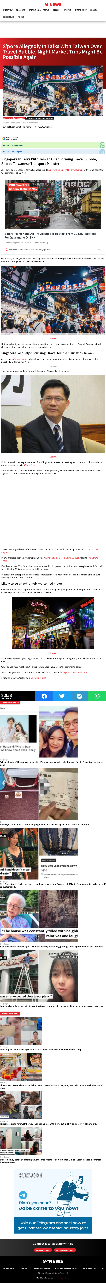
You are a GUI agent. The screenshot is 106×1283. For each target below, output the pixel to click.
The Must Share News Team (18, 126)
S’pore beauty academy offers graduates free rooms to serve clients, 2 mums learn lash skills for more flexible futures (50, 1161)
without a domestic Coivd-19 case (62, 557)
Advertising (8, 1269)
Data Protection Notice (66, 1269)
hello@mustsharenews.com (73, 672)
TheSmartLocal (38, 677)
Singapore (20, 10)
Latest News (8, 10)
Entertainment (81, 10)
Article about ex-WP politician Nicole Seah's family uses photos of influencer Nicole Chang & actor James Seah (51, 763)
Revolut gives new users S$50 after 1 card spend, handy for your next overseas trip (41, 1049)
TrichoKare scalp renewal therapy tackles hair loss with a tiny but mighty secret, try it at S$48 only (48, 1123)
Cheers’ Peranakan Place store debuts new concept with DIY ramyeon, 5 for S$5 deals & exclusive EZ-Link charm (52, 1087)
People (46, 10)
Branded (93, 10)
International (35, 10)
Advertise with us (64, 1250)
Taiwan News (20, 359)
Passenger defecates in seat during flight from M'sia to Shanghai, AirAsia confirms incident (44, 824)
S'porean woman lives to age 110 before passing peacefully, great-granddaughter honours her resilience (51, 946)
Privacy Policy (89, 1269)
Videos (21, 17)
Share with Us (42, 1250)
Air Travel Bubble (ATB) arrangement (65, 169)
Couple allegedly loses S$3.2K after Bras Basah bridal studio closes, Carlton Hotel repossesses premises (51, 1006)
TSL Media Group (63, 1278)
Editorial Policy (42, 1269)
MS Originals (8, 17)
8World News (30, 465)
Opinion (56, 10)
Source (53, 338)
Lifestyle (67, 10)
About (24, 1269)
